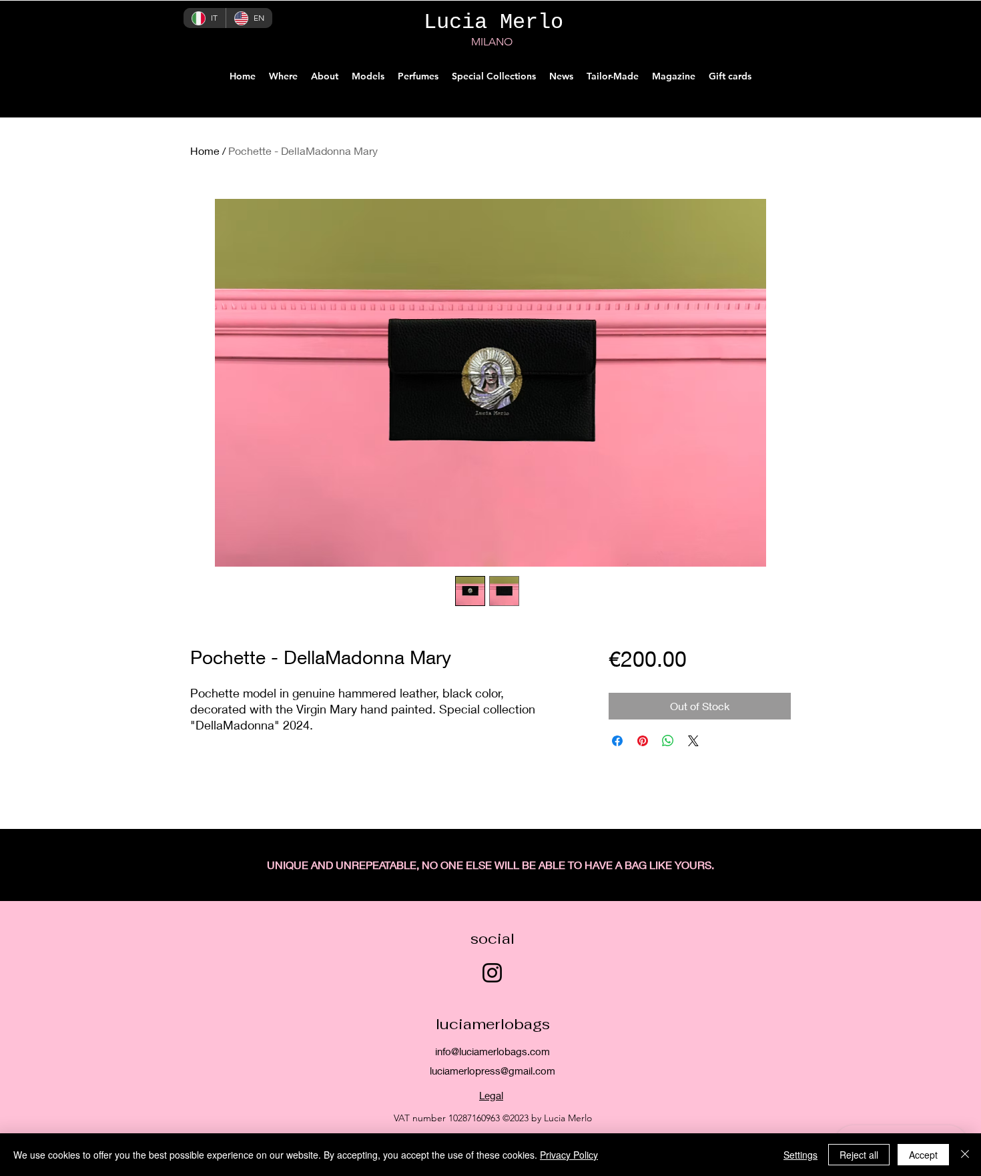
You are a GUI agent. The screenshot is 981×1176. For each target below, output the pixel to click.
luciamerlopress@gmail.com (492, 1071)
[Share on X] (693, 741)
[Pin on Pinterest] (643, 741)
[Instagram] (492, 973)
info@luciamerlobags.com (492, 1051)
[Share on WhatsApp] (668, 741)
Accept (923, 1154)
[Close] (965, 1154)
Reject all (859, 1154)
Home (205, 150)
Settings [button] (800, 1154)
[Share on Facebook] (617, 741)
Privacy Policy (569, 1154)
